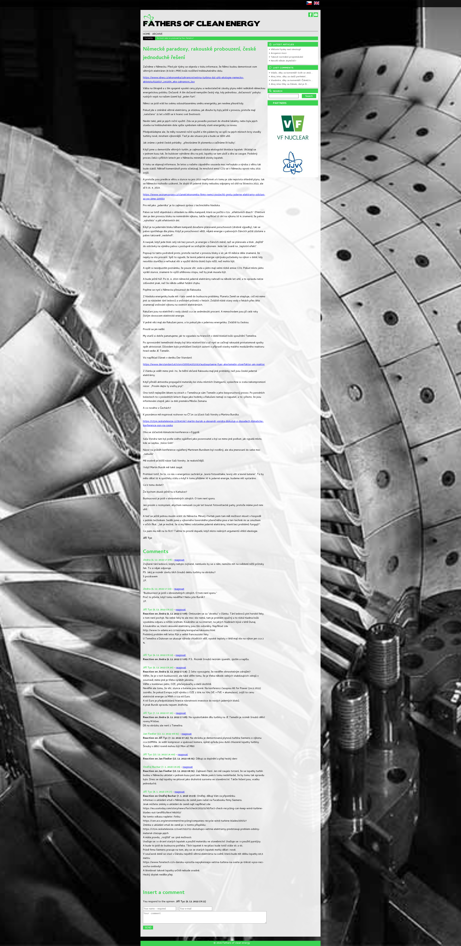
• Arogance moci (278, 53)
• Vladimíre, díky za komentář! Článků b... (291, 80)
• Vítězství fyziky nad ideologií (285, 49)
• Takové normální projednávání (286, 57)
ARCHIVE (157, 34)
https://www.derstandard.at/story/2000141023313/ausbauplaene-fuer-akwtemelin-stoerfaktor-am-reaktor (204, 365)
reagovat (179, 560)
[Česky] (309, 4)
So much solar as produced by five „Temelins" (175, 38)
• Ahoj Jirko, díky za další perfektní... (288, 77)
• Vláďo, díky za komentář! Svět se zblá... (291, 73)
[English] (317, 4)
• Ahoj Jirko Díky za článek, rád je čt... (289, 84)
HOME (146, 34)
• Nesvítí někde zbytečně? (282, 61)
